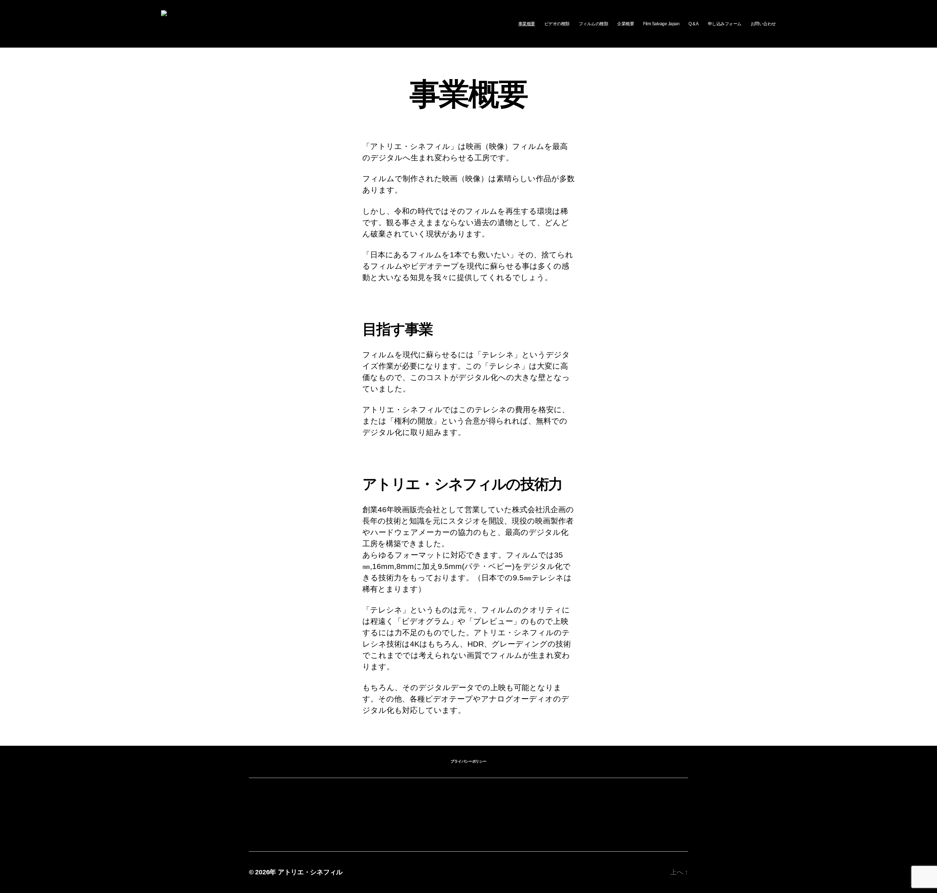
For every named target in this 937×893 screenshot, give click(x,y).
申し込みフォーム (725, 23)
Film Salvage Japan (661, 23)
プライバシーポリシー (468, 761)
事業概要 (526, 23)
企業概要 (625, 23)
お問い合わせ (763, 23)
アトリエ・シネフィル (310, 872)
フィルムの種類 (593, 23)
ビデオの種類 (557, 23)
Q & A (693, 23)
